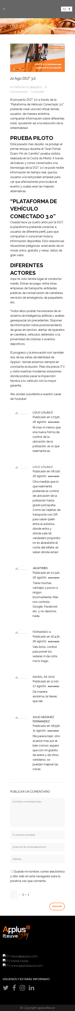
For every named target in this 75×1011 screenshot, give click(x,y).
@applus (36, 87)
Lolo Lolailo (43, 412)
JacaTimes (40, 568)
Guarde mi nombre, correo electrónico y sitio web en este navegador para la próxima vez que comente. (37, 876)
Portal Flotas (19, 961)
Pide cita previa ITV (52, 366)
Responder (53, 422)
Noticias (19, 87)
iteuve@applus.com (24, 956)
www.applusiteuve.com (27, 965)
